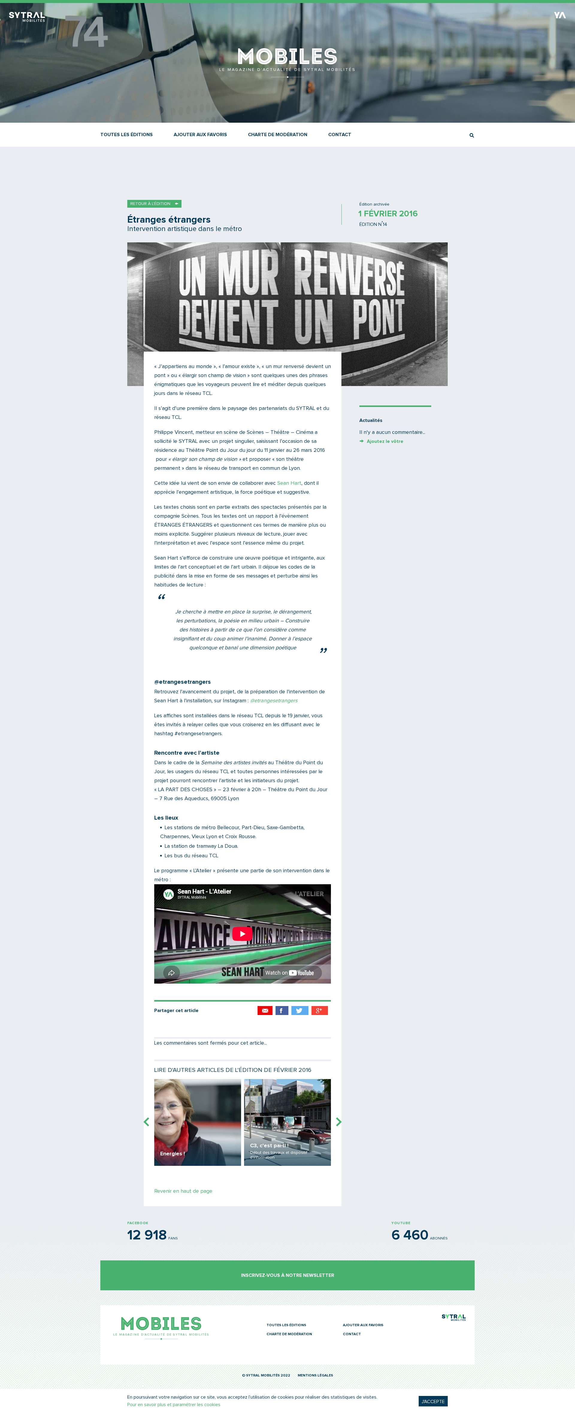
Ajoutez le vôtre (385, 441)
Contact (339, 134)
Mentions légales (315, 1375)
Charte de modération (277, 134)
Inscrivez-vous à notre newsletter (287, 1275)
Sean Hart (289, 483)
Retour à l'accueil (287, 75)
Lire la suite (197, 1122)
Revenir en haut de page (183, 1191)
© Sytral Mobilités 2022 (266, 1375)
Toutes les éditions (126, 134)
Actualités (370, 420)
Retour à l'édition (150, 204)
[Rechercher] (472, 135)
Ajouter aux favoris (200, 134)
